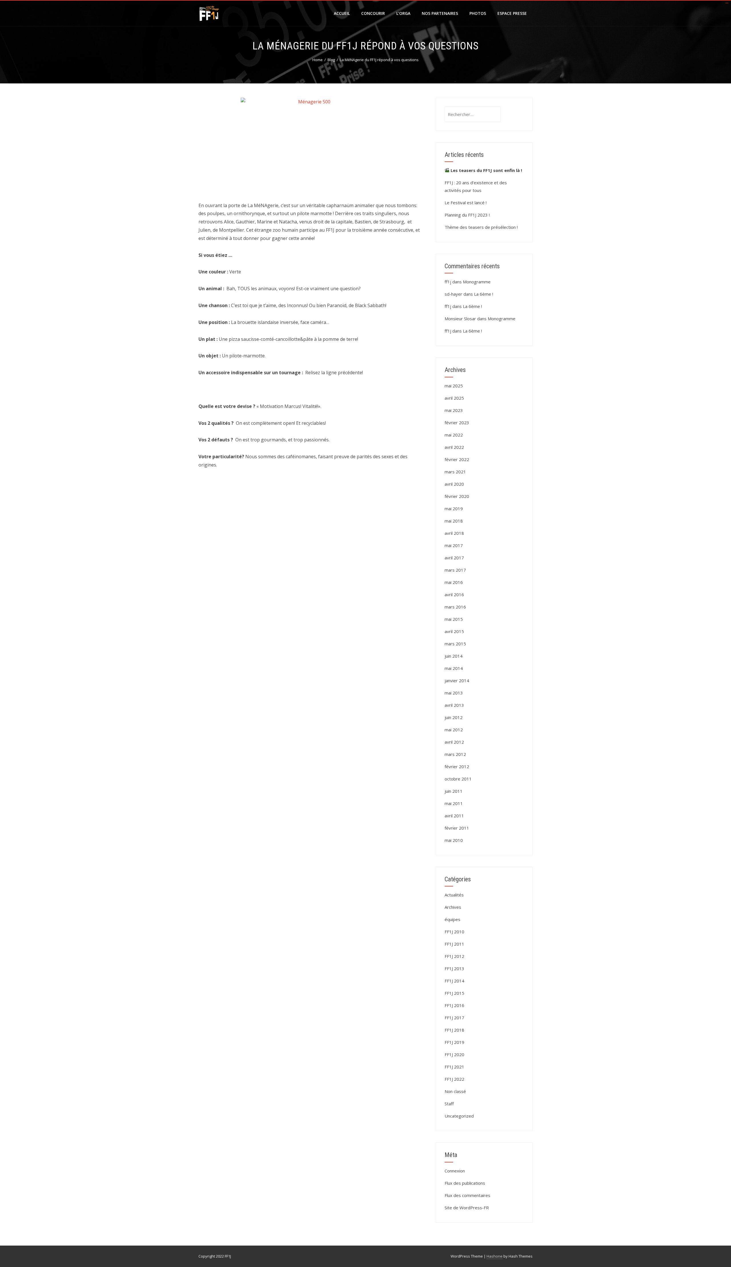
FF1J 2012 (454, 956)
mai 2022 (454, 435)
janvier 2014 (457, 680)
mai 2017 (454, 545)
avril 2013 (454, 705)
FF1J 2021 (454, 1067)
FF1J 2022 (454, 1079)
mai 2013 (454, 693)
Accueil (342, 13)
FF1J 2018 (454, 1030)
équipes (452, 919)
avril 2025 (454, 398)
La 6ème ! (483, 294)
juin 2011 (454, 791)
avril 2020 (454, 484)
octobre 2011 (458, 779)
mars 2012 (455, 754)
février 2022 (457, 459)
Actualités (454, 895)
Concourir (373, 13)
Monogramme (477, 282)
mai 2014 (454, 668)
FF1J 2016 (454, 1005)
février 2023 (457, 422)
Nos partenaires (440, 13)
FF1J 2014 (454, 981)
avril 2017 (454, 558)
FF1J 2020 (454, 1054)
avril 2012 (454, 742)
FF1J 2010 (454, 931)
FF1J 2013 (454, 968)
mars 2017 (455, 570)
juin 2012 (454, 717)
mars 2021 (455, 472)
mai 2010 (454, 840)
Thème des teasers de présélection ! (481, 227)
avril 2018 (454, 533)
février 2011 (457, 828)
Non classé (455, 1091)
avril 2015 (454, 631)
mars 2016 (455, 607)
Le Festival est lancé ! (466, 202)
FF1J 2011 (454, 944)
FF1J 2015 (454, 993)
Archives (453, 907)
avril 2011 (454, 815)
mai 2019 (454, 508)
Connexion (455, 1171)
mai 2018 (454, 521)
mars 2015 (455, 643)
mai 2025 (454, 386)
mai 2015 (454, 619)
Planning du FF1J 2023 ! (467, 215)
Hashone (495, 1256)
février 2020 (457, 496)
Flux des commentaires (467, 1195)
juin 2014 (454, 656)
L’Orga (403, 13)
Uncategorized (459, 1116)
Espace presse (512, 13)
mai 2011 (454, 803)
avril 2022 (454, 447)
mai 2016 (454, 582)
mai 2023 (454, 410)
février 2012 (457, 766)
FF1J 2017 (454, 1017)
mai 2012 (454, 729)
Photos (477, 13)
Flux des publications (465, 1183)
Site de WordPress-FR (467, 1207)
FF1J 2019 (454, 1042)
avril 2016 (454, 594)
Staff (449, 1103)
